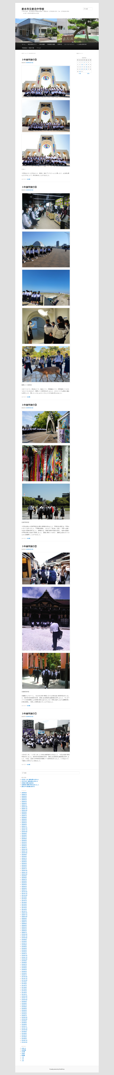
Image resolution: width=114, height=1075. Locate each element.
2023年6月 (24, 860)
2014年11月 (24, 1028)
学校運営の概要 (51, 44)
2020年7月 (24, 922)
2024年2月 (24, 846)
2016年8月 (24, 1003)
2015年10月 (24, 1019)
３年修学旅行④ (29, 186)
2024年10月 (24, 831)
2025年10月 (24, 810)
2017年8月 (24, 983)
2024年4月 (24, 842)
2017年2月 (24, 992)
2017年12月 (24, 976)
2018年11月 (24, 957)
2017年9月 (24, 982)
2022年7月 (24, 879)
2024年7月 (24, 837)
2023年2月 (24, 867)
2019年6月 (24, 945)
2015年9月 (24, 1021)
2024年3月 (24, 844)
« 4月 (79, 73)
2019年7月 (24, 943)
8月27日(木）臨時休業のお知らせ (30, 781)
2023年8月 (24, 856)
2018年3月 (24, 971)
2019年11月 (24, 936)
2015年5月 (24, 1024)
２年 (23, 1059)
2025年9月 (24, 812)
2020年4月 (24, 927)
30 (80, 71)
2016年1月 (24, 1015)
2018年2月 (24, 973)
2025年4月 (24, 821)
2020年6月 (24, 923)
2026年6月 (24, 796)
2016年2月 (24, 1014)
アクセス (39, 48)
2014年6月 (24, 1037)
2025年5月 (24, 819)
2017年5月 (24, 989)
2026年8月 (24, 792)
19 (86, 67)
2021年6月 (24, 902)
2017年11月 (24, 978)
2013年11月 (24, 1040)
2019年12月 (24, 934)
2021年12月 (24, 892)
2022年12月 (24, 870)
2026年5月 (24, 798)
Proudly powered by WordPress (57, 1069)
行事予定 (60, 44)
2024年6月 (24, 838)
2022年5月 (24, 883)
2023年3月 (24, 865)
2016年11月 (24, 998)
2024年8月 (24, 835)
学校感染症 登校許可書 (28, 48)
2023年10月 (24, 853)
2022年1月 (24, 890)
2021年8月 (24, 899)
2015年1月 (24, 1026)
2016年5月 (24, 1008)
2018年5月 (24, 968)
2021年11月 (24, 893)
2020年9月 (24, 918)
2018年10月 (24, 959)
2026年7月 (24, 794)
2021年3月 (24, 907)
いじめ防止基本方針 (82, 44)
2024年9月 (24, 833)
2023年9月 (24, 854)
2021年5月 (24, 904)
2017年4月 (24, 991)
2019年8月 (24, 941)
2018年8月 (24, 962)
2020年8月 (24, 920)
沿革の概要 (42, 44)
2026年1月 (24, 805)
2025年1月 (24, 826)
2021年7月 (24, 900)
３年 (23, 1060)
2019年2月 (24, 952)
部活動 (23, 1055)
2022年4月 (24, 884)
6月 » (88, 73)
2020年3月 (24, 929)
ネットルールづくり (69, 44)
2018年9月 (24, 961)
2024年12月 (24, 828)
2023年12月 (24, 849)
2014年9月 (24, 1031)
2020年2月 (24, 930)
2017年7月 (24, 985)
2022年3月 (24, 886)
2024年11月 (24, 830)
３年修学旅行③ (29, 404)
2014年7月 (24, 1035)
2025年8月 (24, 814)
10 (82, 64)
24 (82, 69)
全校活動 (24, 1050)
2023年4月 (24, 863)
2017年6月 (24, 987)
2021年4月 (24, 906)
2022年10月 (24, 874)
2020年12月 (24, 913)
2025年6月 (24, 817)
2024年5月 (24, 840)
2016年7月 (24, 1005)
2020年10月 (24, 916)
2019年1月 (24, 953)
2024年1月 (24, 847)
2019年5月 (24, 946)
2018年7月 (24, 964)
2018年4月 (24, 969)
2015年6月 (24, 1022)
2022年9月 (24, 876)
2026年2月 (24, 803)
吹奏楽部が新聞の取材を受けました (30, 784)
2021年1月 (24, 911)
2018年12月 (24, 955)
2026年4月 (24, 799)
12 (86, 64)
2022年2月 (24, 888)
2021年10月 (24, 895)
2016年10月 (24, 999)
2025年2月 (24, 824)
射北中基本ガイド (32, 44)
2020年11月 (24, 915)
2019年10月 (24, 937)
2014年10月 (24, 1030)
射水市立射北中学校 (33, 9)
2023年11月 (24, 851)
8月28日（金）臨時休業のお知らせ (30, 779)
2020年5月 (24, 925)
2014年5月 (24, 1038)
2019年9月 (24, 939)
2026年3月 (24, 801)
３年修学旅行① (29, 713)
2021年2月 (24, 909)
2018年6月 (24, 966)
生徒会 (23, 1053)
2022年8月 (24, 877)
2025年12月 (24, 807)
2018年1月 (24, 975)
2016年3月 (24, 1012)
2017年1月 (24, 994)
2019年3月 (24, 950)
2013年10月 (24, 1042)
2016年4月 (24, 1010)
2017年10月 (24, 980)
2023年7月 (24, 858)
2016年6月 (24, 1006)
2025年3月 (24, 823)
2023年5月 (24, 861)
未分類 (28, 179)
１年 (23, 1057)
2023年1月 (24, 868)
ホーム (23, 44)
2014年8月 (24, 1033)
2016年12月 (24, 996)
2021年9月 (24, 897)
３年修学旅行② (29, 546)
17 (82, 67)
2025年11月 (24, 808)
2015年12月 (24, 1017)
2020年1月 (24, 932)
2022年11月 (24, 872)
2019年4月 (24, 948)
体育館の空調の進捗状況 (28, 783)
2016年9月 (24, 1001)
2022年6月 (24, 881)
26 (86, 69)
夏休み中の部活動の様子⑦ (28, 786)
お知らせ (24, 1048)
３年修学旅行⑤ (29, 59)
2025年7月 (24, 815)
